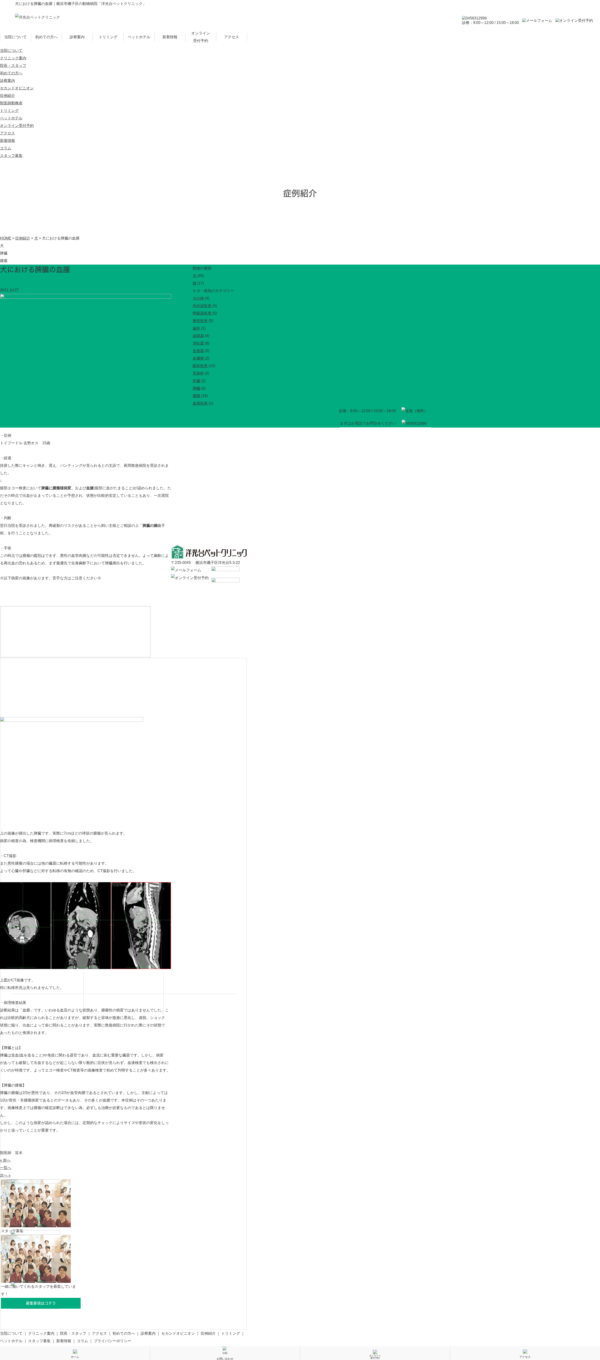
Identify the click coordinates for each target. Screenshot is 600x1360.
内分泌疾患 (202, 306)
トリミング (108, 37)
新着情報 (169, 37)
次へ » (5, 1175)
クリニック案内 (13, 58)
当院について (15, 37)
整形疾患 (200, 321)
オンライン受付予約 (200, 37)
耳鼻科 (198, 373)
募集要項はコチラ (41, 1303)
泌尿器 (198, 336)
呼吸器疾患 (202, 313)
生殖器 (198, 351)
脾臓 (196, 388)
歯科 (196, 328)
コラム (5, 148)
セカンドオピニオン (17, 88)
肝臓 (196, 381)
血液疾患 (200, 403)
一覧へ (5, 1168)
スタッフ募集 (11, 156)
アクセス (231, 37)
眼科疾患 (200, 366)
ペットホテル (139, 37)
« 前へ (5, 1160)
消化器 (198, 343)
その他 (198, 298)
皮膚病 (198, 358)
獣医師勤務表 (11, 103)
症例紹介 (7, 96)
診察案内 (77, 37)
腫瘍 (196, 396)
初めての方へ (46, 37)
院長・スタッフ (13, 66)
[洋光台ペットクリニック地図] (140, 486)
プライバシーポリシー (112, 1341)
